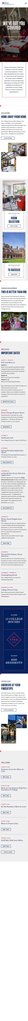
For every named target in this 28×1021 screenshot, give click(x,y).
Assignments (6, 426)
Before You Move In (8, 401)
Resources (14, 274)
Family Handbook (9, 710)
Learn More (6, 543)
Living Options (8, 138)
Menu (25, 3)
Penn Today (6, 777)
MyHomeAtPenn (6, 415)
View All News (8, 852)
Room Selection (7, 462)
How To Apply (14, 226)
